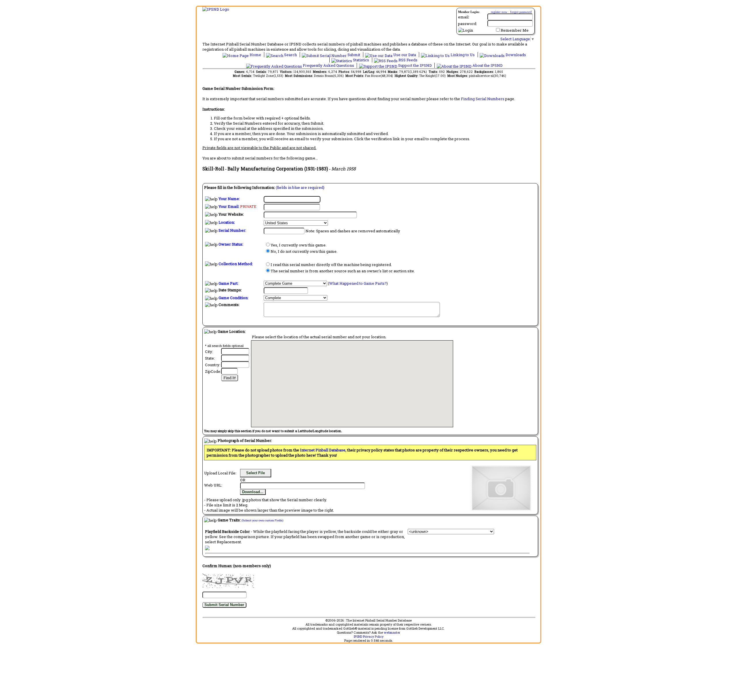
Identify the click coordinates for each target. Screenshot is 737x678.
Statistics (361, 59)
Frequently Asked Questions (328, 65)
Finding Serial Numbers (482, 98)
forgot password (521, 12)
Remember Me (515, 30)
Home (255, 54)
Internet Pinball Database (322, 450)
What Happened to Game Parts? (358, 283)
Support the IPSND (415, 65)
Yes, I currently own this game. (298, 245)
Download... (252, 492)
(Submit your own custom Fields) (262, 520)
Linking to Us (463, 54)
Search (290, 54)
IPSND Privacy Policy (368, 637)
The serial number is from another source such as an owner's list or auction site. (343, 271)
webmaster (392, 632)
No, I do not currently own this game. (304, 251)
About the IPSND (487, 65)
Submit (354, 54)
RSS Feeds (407, 59)
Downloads (515, 54)
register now (499, 12)
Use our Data (404, 54)
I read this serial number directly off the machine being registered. (331, 264)
